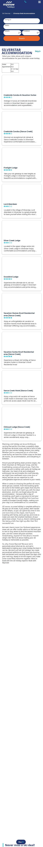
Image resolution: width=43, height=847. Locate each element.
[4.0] (15, 67)
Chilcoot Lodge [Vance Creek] (17, 427)
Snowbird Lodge (11, 276)
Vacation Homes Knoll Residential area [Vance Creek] (19, 314)
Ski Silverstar (6, 13)
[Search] (21, 38)
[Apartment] (6, 67)
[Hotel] (6, 64)
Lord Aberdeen (10, 204)
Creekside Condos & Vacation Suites (20, 95)
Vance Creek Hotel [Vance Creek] (18, 390)
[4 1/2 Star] (15, 69)
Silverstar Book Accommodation (24, 13)
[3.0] (15, 64)
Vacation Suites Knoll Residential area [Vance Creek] (19, 353)
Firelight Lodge (10, 167)
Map (20, 842)
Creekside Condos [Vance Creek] (18, 131)
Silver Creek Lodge (12, 240)
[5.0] (15, 71)
